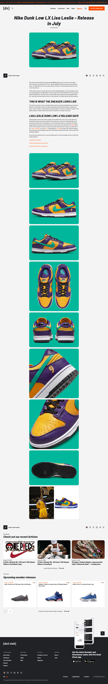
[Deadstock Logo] (6, 8)
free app (59, 128)
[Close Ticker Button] (104, 2)
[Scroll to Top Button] (103, 633)
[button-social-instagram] (90, 76)
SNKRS (73, 125)
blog (46, 128)
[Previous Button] (5, 611)
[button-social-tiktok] (100, 76)
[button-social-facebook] (93, 76)
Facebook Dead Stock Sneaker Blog (38, 143)
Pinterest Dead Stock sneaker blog (38, 146)
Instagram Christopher (35, 140)
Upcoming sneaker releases (19, 577)
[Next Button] (10, 611)
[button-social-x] (104, 76)
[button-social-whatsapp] (97, 76)
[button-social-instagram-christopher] (87, 76)
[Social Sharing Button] (5, 76)
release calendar (35, 128)
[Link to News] (12, 8)
